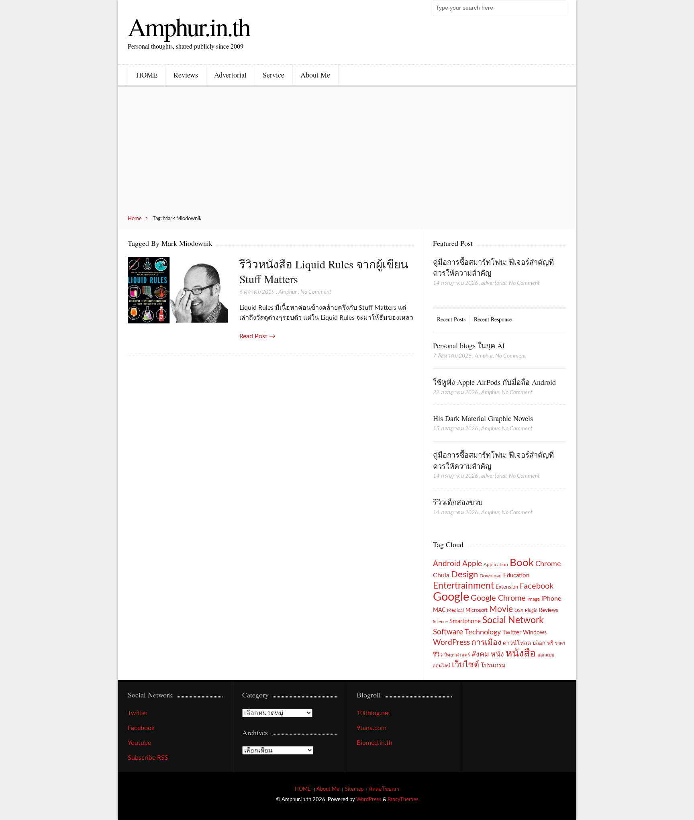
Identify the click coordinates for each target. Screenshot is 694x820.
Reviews (186, 75)
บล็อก (539, 643)
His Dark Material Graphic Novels (483, 418)
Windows (535, 633)
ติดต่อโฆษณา (384, 789)
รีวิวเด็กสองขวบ (458, 502)
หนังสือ (521, 653)
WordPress (451, 642)
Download (491, 575)
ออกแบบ (545, 655)
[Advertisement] (347, 155)
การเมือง (486, 642)
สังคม (480, 654)
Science (440, 622)
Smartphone (465, 621)
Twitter (511, 633)
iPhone (551, 598)
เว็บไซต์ (465, 665)
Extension (507, 587)
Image (533, 599)
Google (451, 597)
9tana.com (371, 728)
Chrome (548, 563)
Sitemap (354, 789)
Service (273, 75)
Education (516, 576)
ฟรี (550, 643)
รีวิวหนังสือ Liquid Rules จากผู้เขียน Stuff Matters (323, 271)
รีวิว (438, 655)
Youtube (139, 743)
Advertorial (230, 75)
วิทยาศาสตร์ (457, 655)
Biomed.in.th (374, 743)
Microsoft (476, 610)
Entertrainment (463, 586)
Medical (455, 610)
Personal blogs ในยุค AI (469, 345)
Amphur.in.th (189, 26)
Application (496, 564)
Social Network (513, 620)
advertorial (493, 283)
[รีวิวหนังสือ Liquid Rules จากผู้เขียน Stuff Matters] (178, 291)
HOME (146, 75)
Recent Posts (451, 319)
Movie (501, 609)
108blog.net (373, 713)
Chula (441, 575)
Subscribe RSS (148, 758)
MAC (439, 610)
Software (448, 632)
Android (447, 564)
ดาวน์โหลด (517, 643)
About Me (315, 75)
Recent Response (493, 319)
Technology (483, 632)
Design (464, 574)
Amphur (287, 292)
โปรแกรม (493, 666)
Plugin (531, 610)
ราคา (560, 643)
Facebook (536, 586)
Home (135, 218)
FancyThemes (403, 799)
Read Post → (257, 336)
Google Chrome (498, 598)
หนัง (497, 654)
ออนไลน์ (441, 666)
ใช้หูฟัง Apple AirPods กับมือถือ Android (494, 382)
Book (522, 563)
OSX (518, 610)
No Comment (315, 292)
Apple (472, 564)
